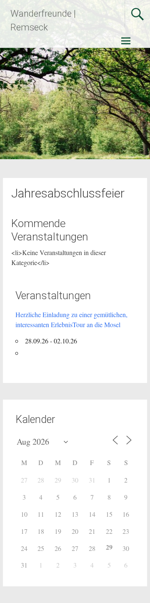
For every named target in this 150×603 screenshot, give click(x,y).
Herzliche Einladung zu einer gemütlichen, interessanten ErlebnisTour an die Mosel (71, 319)
